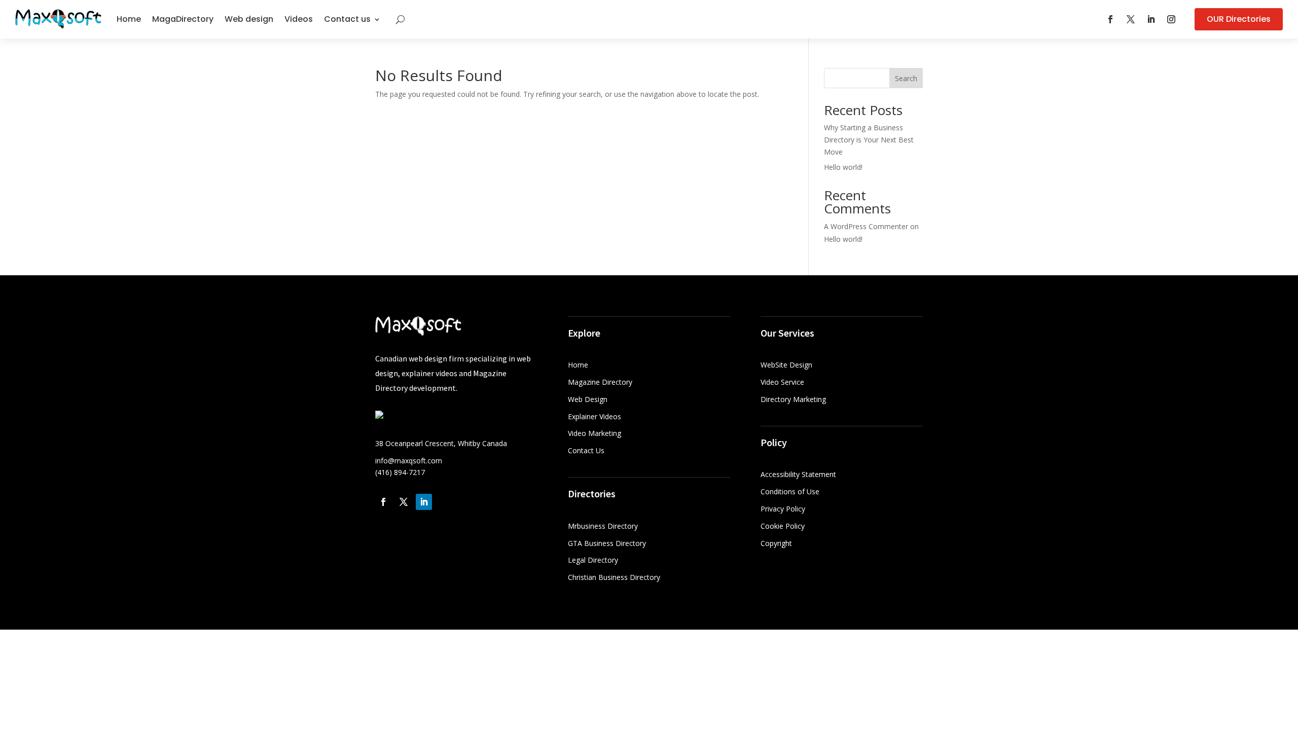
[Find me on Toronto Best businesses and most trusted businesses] (379, 416)
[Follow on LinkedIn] (1151, 19)
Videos (298, 19)
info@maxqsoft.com (408, 460)
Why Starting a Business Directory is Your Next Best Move (869, 140)
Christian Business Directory (614, 577)
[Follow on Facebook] (1110, 19)
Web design (249, 19)
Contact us (347, 19)
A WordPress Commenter (866, 226)
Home (129, 19)
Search (906, 78)
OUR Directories (1239, 19)
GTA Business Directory (607, 543)
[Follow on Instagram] (1171, 19)
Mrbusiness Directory (603, 526)
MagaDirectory (182, 19)
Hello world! (843, 167)
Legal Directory (593, 560)
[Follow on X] (1131, 19)
